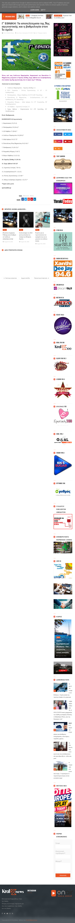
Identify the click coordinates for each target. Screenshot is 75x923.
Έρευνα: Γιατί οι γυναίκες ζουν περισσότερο (63, 17)
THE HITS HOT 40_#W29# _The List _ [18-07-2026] (62, 819)
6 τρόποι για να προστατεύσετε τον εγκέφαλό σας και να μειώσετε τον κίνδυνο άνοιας (41, 237)
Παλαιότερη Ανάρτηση (40, 278)
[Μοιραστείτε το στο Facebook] (22, 199)
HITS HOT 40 (58, 15)
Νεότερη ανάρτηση (11, 278)
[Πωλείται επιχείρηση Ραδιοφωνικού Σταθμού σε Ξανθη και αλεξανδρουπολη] (9, 236)
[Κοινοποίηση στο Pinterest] (31, 199)
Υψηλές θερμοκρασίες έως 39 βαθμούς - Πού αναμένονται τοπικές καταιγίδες (62, 647)
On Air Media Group (31, 920)
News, (32, 196)
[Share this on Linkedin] (34, 199)
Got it (43, 10)
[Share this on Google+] (28, 199)
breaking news (10, 16)
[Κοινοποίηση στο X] (25, 199)
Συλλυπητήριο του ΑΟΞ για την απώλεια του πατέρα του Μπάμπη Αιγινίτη (26, 236)
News (27, 15)
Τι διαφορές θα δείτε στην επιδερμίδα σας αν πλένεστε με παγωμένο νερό (35, 17)
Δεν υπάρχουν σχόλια (41, 33)
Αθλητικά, (26, 196)
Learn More (34, 10)
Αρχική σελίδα (25, 278)
